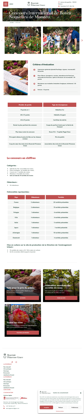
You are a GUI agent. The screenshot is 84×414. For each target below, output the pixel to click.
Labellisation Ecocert (8, 375)
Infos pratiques (7, 369)
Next (82, 40)
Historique (6, 371)
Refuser (60, 407)
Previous (2, 40)
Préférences (75, 407)
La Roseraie (7, 364)
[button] (81, 393)
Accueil (12, 22)
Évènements (6, 373)
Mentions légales (60, 411)
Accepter (46, 407)
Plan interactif (7, 367)
